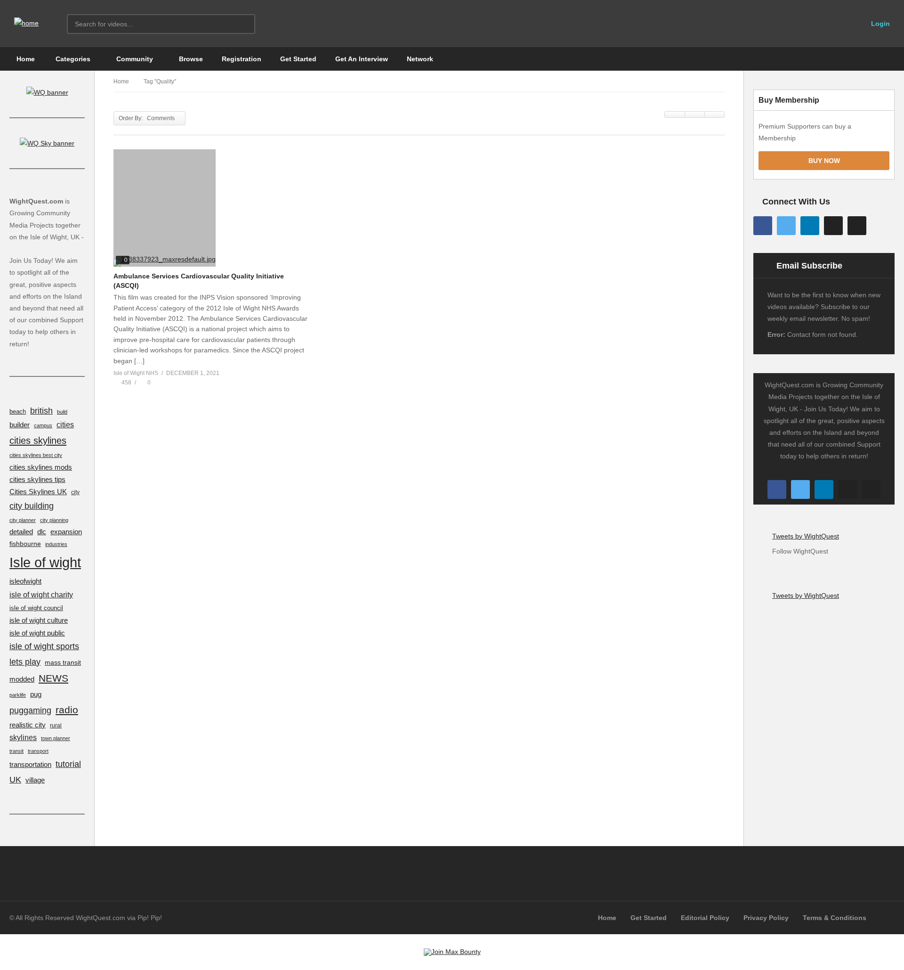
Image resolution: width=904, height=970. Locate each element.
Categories (72, 59)
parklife (17, 695)
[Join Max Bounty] (452, 951)
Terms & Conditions (834, 917)
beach (17, 411)
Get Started (298, 59)
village (35, 780)
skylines (23, 738)
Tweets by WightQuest (805, 536)
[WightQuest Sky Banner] (47, 143)
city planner (22, 520)
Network (420, 59)
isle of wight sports (44, 646)
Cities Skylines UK (38, 492)
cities (65, 425)
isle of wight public (37, 633)
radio (67, 710)
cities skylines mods (40, 467)
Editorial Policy (705, 917)
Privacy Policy (766, 917)
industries (56, 544)
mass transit (63, 662)
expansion (66, 532)
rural (56, 725)
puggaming (30, 710)
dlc (41, 532)
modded (21, 679)
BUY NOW (824, 160)
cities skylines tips (37, 479)
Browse (190, 59)
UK (15, 779)
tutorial (68, 764)
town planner (55, 738)
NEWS (53, 678)
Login (879, 23)
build (62, 412)
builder (19, 425)
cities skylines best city (35, 455)
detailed (21, 532)
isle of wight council (36, 608)
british (41, 411)
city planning (54, 520)
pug (35, 694)
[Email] (857, 225)
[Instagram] (833, 225)
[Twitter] (786, 225)
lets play (24, 662)
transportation (30, 764)
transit (16, 751)
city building (31, 506)
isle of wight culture (38, 620)
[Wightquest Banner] (47, 92)
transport (38, 751)
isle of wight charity (41, 594)
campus (43, 425)
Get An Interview (361, 59)
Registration (241, 59)
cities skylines (37, 440)
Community (133, 59)
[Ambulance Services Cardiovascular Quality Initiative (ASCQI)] (210, 207)
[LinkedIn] (809, 225)
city (75, 492)
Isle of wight (45, 562)
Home (25, 59)
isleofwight (25, 581)
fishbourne (25, 543)
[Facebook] (762, 225)
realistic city (27, 725)
